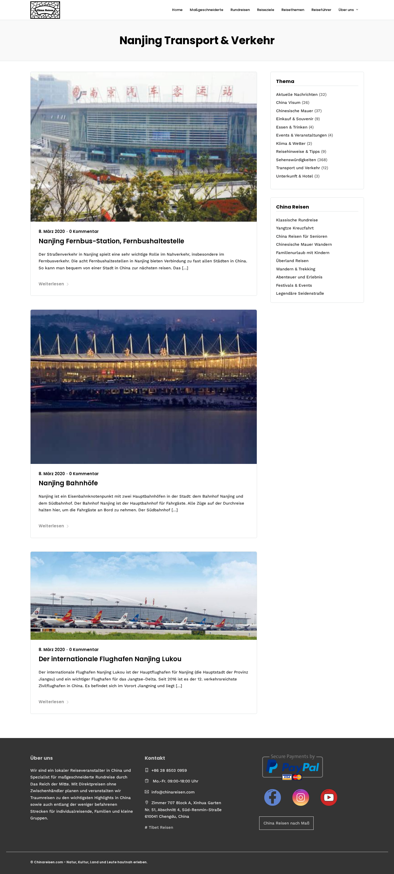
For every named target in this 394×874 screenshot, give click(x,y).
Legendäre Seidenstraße (300, 293)
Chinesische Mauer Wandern (304, 244)
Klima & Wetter (291, 143)
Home (177, 9)
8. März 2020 (52, 231)
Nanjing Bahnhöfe (68, 483)
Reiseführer (321, 9)
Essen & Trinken (291, 127)
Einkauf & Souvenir (294, 118)
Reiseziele (265, 9)
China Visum (288, 102)
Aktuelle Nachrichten (297, 94)
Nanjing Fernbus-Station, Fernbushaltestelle (111, 241)
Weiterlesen (51, 284)
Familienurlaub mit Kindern (302, 252)
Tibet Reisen (161, 827)
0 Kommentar (84, 231)
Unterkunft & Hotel (294, 176)
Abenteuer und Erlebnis (299, 277)
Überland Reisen (292, 260)
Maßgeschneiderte (206, 9)
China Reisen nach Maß (286, 823)
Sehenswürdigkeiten (296, 159)
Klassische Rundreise (297, 220)
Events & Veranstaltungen (301, 135)
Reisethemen (292, 9)
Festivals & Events (294, 285)
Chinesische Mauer (294, 110)
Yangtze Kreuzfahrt (295, 228)
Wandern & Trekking (295, 269)
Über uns (346, 9)
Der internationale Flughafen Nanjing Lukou (110, 658)
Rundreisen (240, 9)
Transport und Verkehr (298, 167)
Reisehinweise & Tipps (298, 151)
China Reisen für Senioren (301, 236)
